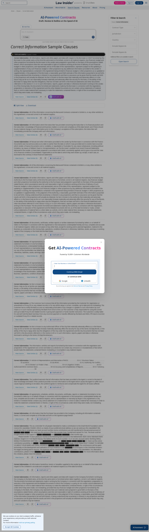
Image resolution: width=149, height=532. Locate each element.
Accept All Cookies (12, 527)
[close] (101, 242)
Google (64, 281)
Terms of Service (78, 286)
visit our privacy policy (27, 522)
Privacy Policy (88, 286)
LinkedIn (87, 281)
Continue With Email (74, 272)
